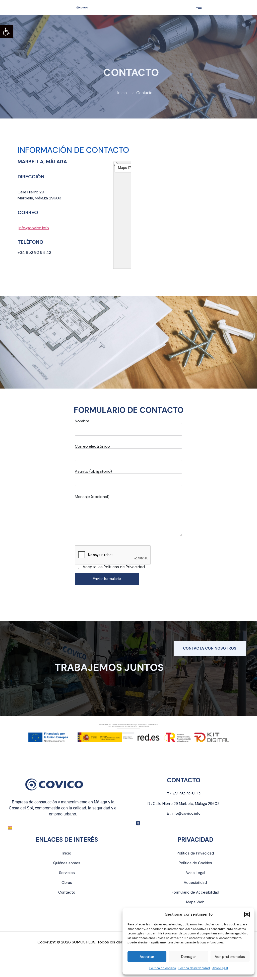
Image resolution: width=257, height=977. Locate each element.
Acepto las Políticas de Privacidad (114, 567)
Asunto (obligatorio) (93, 471)
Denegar (188, 956)
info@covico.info (34, 227)
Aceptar (147, 956)
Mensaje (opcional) (92, 497)
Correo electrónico (92, 446)
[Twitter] (138, 823)
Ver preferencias (230, 956)
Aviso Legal (220, 968)
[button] (6, 31)
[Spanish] (10, 828)
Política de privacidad (194, 968)
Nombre (82, 421)
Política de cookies (162, 968)
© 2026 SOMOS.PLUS (76, 942)
